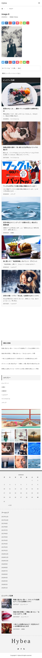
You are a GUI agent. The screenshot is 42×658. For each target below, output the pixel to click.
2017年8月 (5, 527)
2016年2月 (5, 584)
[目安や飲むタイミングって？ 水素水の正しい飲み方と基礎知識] (34, 462)
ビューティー (5, 383)
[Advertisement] (17, 323)
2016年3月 (5, 581)
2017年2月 (5, 547)
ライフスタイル (14, 119)
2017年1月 (5, 550)
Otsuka (16, 17)
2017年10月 (5, 520)
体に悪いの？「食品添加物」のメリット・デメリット (20, 261)
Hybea (19, 655)
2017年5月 (5, 537)
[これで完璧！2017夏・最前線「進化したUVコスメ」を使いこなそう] (21, 418)
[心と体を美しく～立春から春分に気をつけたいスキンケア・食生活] (21, 435)
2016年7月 (5, 571)
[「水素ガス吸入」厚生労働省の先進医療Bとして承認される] (34, 448)
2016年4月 (5, 577)
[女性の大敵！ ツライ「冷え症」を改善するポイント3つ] (21, 448)
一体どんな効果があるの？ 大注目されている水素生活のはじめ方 (19, 358)
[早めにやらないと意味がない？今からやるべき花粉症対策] (34, 435)
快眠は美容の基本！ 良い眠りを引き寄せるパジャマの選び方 (20, 148)
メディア (12, 194)
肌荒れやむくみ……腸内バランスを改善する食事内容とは (21, 110)
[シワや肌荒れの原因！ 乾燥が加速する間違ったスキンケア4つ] (21, 462)
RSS (24, 649)
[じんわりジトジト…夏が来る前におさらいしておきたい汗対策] (8, 435)
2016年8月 (5, 567)
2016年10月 (5, 560)
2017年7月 (5, 530)
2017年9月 (5, 523)
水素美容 (4, 391)
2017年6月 (5, 533)
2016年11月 (5, 557)
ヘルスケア (13, 267)
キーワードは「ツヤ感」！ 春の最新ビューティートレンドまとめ (11, 69)
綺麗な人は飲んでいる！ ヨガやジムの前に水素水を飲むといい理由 (20, 368)
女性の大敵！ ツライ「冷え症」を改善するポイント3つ (21, 295)
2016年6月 (5, 574)
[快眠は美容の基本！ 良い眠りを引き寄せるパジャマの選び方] (8, 448)
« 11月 (10, 505)
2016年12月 (5, 554)
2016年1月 (5, 588)
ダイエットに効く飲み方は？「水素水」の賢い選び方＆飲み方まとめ (20, 363)
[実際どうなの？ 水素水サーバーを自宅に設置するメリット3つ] (8, 462)
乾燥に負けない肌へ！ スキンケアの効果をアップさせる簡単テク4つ (20, 348)
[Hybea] (4, 3)
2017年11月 (5, 516)
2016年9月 (5, 564)
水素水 (12, 232)
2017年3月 (5, 544)
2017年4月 (5, 540)
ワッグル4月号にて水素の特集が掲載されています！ (20, 186)
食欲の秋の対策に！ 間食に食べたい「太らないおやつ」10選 (18, 353)
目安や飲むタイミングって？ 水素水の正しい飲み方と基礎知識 (20, 224)
